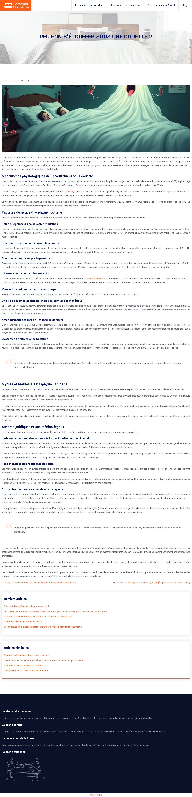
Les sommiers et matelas (125, 5)
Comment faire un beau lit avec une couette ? (27, 655)
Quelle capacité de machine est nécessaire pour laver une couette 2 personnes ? (43, 660)
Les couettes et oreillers (89, 5)
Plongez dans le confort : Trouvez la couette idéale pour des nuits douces (40, 582)
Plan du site (96, 795)
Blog (185, 5)
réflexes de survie (95, 278)
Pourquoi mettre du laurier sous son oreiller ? (26, 670)
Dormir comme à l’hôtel (161, 5)
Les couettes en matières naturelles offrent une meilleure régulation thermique (43, 626)
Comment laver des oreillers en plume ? (23, 665)
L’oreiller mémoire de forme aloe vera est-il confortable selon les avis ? (39, 616)
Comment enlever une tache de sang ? (23, 621)
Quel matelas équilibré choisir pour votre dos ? (26, 606)
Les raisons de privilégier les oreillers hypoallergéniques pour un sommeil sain (150, 582)
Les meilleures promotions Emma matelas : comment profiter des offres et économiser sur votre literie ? (55, 611)
